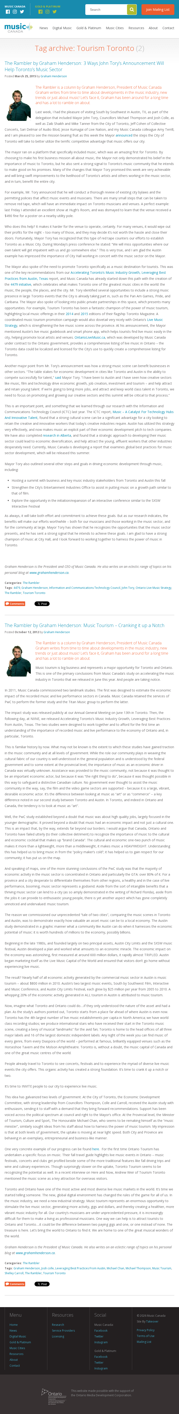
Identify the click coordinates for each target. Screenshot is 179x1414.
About (153, 28)
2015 (84, 314)
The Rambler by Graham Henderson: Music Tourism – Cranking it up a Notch (85, 625)
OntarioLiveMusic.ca (90, 337)
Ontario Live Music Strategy (153, 588)
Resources (136, 28)
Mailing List (144, 1342)
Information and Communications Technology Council (84, 588)
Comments (17, 603)
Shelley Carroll (14, 1273)
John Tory (128, 588)
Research (58, 1325)
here (95, 1149)
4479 (17, 588)
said (58, 377)
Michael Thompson (138, 1268)
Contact (168, 28)
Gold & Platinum (88, 28)
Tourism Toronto (34, 593)
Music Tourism (161, 1268)
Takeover (152, 1321)
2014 (69, 314)
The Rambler (31, 583)
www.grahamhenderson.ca (49, 572)
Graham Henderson (54, 76)
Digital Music (62, 28)
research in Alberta (57, 435)
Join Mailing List (158, 9)
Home (14, 1325)
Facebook (100, 1331)
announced (124, 135)
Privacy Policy (146, 1330)
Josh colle (47, 1268)
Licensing (58, 1336)
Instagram (101, 1342)
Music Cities (115, 28)
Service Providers (63, 1331)
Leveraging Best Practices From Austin (80, 1268)
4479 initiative (20, 284)
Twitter (98, 1336)
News (43, 28)
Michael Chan (115, 1268)
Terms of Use (146, 1336)
